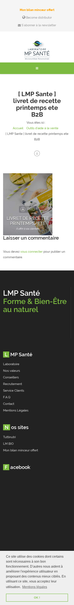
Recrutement (12, 384)
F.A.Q (6, 397)
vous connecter (31, 251)
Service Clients (13, 390)
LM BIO (8, 444)
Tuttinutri (9, 437)
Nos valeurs (11, 371)
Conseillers (11, 377)
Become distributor (38, 17)
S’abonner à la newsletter (38, 25)
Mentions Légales (15, 410)
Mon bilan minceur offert (37, 10)
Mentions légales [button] (34, 587)
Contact (8, 404)
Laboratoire (11, 364)
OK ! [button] (37, 597)
